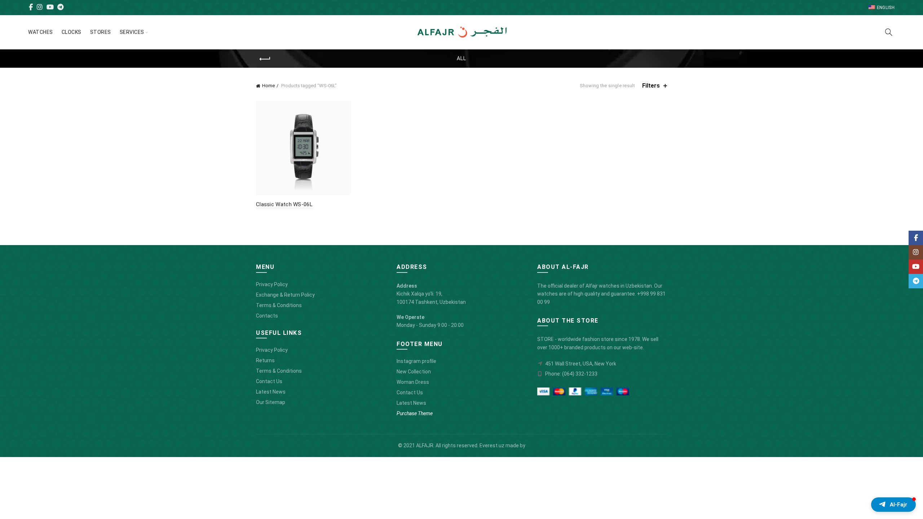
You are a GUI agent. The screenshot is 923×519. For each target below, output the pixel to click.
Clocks (71, 32)
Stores (100, 32)
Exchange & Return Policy (285, 295)
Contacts (267, 316)
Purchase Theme (415, 413)
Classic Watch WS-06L (284, 204)
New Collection (414, 371)
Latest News (271, 392)
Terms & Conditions (279, 305)
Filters (651, 85)
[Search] (889, 32)
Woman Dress (413, 382)
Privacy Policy (272, 284)
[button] (893, 504)
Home (268, 85)
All (461, 58)
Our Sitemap (270, 402)
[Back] (265, 59)
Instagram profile (416, 361)
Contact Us (269, 381)
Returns (265, 360)
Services (132, 32)
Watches (40, 32)
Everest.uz (492, 445)
